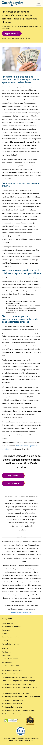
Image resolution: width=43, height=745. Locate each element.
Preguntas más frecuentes (12, 627)
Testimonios (6, 652)
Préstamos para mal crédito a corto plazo (17, 677)
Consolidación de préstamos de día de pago (18, 681)
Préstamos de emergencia (12, 703)
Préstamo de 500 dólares (11, 674)
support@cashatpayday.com (21, 612)
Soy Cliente (13, 475)
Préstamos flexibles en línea (12, 700)
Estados (5, 640)
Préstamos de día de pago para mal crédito (18, 714)
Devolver (5, 633)
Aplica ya (5, 648)
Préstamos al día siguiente (12, 707)
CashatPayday (7, 623)
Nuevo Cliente (13, 483)
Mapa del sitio (7, 662)
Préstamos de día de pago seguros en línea (18, 710)
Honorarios (6, 630)
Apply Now (10, 33)
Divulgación (6, 655)
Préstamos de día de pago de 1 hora (15, 693)
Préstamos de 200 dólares (12, 670)
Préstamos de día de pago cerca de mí (16, 684)
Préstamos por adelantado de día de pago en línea (21, 697)
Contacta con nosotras (10, 637)
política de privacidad (10, 659)
